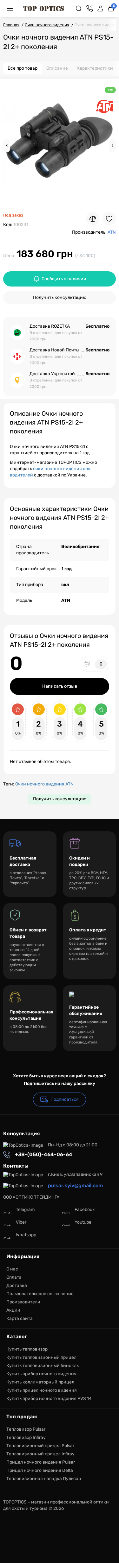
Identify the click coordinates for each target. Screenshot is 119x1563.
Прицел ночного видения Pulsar (40, 1462)
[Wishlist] (109, 218)
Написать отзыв (59, 686)
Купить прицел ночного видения (41, 1390)
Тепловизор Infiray (26, 1437)
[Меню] (10, 9)
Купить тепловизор (27, 1349)
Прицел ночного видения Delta (39, 1470)
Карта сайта (19, 1318)
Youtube (83, 1222)
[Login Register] (100, 8)
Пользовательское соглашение (40, 1293)
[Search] (78, 8)
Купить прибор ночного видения (41, 1374)
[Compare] (92, 218)
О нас (12, 1269)
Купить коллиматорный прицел (40, 1382)
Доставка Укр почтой (52, 373)
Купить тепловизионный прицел (41, 1357)
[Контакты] (89, 8)
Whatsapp (26, 1235)
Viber (21, 1222)
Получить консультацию (59, 297)
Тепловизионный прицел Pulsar (40, 1445)
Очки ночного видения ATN (44, 784)
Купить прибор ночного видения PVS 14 (49, 1398)
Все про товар (22, 68)
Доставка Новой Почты (54, 350)
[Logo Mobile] (44, 8)
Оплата (14, 1277)
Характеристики (95, 68)
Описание (57, 68)
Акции (13, 1310)
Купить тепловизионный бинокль (42, 1365)
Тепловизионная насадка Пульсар (43, 1478)
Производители (23, 1302)
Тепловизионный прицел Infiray (40, 1454)
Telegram (25, 1209)
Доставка (16, 1285)
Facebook (85, 1209)
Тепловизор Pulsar (25, 1429)
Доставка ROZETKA (50, 326)
